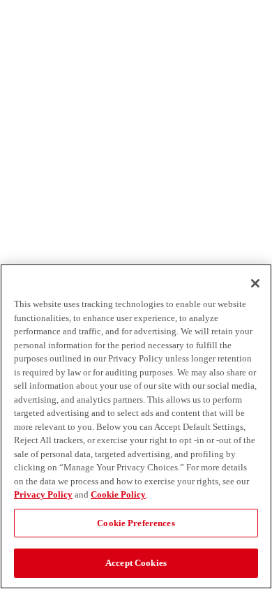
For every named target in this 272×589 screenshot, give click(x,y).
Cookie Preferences (135, 523)
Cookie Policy (118, 494)
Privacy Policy (43, 494)
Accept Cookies (136, 563)
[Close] (255, 283)
